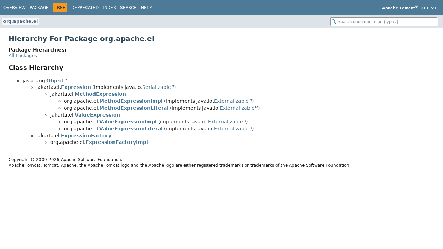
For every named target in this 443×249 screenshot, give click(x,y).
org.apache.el (20, 21)
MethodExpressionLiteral (134, 108)
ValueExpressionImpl (128, 121)
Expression (76, 87)
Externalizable (231, 101)
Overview (14, 7)
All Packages (23, 55)
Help (146, 7)
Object (55, 80)
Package (39, 7)
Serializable (156, 87)
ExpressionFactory (86, 135)
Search (128, 7)
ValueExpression (97, 115)
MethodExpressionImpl (131, 101)
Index (109, 7)
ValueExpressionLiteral (131, 128)
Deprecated (85, 7)
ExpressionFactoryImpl (116, 142)
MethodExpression (100, 94)
